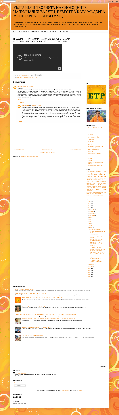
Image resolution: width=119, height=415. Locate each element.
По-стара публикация (75, 149)
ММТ (37, 77)
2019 (89, 203)
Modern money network (93, 149)
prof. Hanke (94, 174)
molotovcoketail (65, 390)
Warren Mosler (91, 156)
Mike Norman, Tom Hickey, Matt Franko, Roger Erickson (95, 147)
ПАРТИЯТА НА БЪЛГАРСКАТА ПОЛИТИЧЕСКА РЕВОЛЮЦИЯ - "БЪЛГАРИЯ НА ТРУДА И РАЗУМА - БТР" (41, 31)
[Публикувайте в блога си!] (36, 75)
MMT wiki (90, 145)
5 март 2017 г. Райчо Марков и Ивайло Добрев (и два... (96, 257)
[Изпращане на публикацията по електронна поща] (32, 75)
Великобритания (90, 178)
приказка (88, 195)
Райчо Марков (25, 105)
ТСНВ (99, 184)
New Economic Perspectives (94, 153)
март (90, 227)
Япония (104, 187)
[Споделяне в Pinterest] (41, 75)
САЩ (96, 184)
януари (91, 266)
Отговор (20, 99)
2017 (89, 207)
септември (92, 215)
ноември (91, 211)
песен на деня (90, 193)
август (91, 217)
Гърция (101, 178)
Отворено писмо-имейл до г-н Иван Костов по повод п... (96, 240)
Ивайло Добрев (31, 77)
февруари (92, 264)
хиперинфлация (99, 195)
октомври (91, 213)
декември (91, 209)
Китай (99, 179)
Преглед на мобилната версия (47, 152)
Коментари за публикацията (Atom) (29, 156)
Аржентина (100, 174)
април (91, 225)
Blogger (80, 390)
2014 (89, 272)
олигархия (100, 192)
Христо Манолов (102, 186)
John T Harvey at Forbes (93, 137)
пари (104, 192)
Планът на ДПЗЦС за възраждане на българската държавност (30, 293)
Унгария (104, 184)
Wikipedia (90, 158)
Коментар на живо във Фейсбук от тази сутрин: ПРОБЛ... (97, 250)
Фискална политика (92, 186)
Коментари (18, 385)
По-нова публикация (19, 149)
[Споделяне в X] (38, 75)
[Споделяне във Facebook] (40, 75)
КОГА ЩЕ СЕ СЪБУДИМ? (95, 247)
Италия (95, 179)
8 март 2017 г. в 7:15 (28, 86)
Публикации (18, 382)
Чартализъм (98, 187)
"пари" (88, 171)
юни (90, 221)
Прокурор (20, 86)
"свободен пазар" (94, 171)
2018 (89, 205)
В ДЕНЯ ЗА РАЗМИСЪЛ (95, 229)
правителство (98, 193)
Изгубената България (20, 373)
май (90, 223)
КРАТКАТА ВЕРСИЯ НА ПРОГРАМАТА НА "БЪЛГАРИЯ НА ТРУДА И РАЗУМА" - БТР (42, 297)
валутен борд (20, 77)
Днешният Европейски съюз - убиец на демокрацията (35, 306)
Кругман (104, 179)
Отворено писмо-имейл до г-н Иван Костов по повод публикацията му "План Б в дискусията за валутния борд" (49, 318)
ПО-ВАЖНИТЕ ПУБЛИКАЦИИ (95, 127)
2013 (89, 275)
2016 (89, 268)
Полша (104, 183)
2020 (89, 201)
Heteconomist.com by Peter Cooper (96, 136)
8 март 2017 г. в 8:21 (36, 105)
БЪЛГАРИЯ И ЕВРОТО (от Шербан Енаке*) (32, 335)
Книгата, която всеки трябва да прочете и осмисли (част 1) (36, 327)
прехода (104, 193)
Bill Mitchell (90, 134)
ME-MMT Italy (91, 141)
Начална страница (47, 149)
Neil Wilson (90, 151)
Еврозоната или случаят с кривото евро (24, 289)
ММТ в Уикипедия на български (95, 165)
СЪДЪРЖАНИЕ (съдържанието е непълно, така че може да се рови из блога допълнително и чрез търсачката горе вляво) (45, 314)
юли (90, 219)
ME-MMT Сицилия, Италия (94, 143)
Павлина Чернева (97, 183)
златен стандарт (96, 190)
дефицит (89, 190)
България (102, 176)
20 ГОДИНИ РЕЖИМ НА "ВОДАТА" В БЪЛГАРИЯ (95, 261)
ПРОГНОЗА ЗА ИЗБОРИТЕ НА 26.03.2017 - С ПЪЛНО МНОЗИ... (96, 244)
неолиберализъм (93, 192)
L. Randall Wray (91, 139)
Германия (97, 178)
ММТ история (95, 181)
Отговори (21, 102)
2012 (89, 277)
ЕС (105, 178)
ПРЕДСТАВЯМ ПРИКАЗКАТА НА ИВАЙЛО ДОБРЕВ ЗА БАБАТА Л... (97, 254)
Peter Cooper (90, 173)
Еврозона (26, 77)
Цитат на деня (91, 187)
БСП (95, 176)
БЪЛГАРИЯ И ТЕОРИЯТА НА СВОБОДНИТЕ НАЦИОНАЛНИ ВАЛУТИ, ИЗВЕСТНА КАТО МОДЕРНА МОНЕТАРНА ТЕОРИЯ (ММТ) (59, 11)
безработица (90, 189)
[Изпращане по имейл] (35, 75)
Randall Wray (97, 173)
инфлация (103, 190)
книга (88, 192)
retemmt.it (90, 160)
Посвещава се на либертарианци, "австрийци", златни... (97, 236)
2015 (89, 270)
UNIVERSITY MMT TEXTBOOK (95, 155)
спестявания (93, 195)
